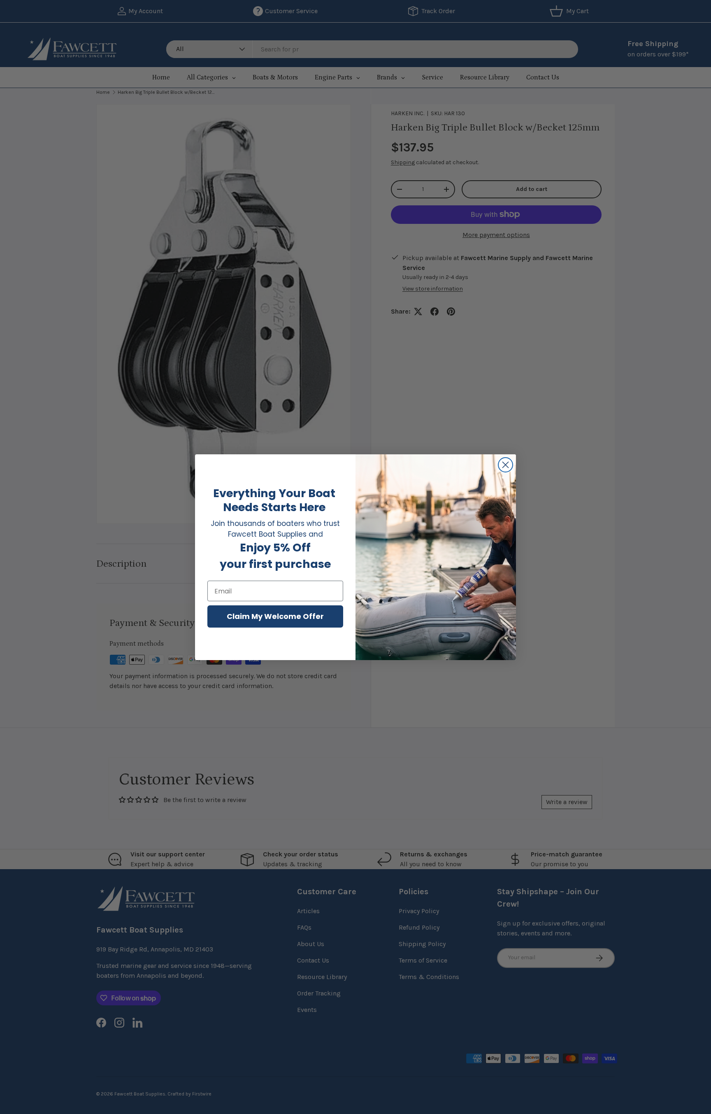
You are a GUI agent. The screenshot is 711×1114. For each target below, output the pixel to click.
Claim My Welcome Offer (275, 616)
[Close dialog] (505, 465)
